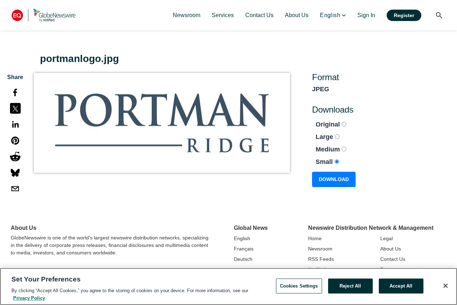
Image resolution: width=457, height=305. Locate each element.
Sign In (366, 15)
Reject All (350, 286)
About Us (390, 249)
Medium (329, 149)
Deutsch (243, 259)
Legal (386, 238)
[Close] (445, 286)
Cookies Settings (299, 286)
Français (243, 249)
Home (315, 238)
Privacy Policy (29, 297)
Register (404, 15)
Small (325, 161)
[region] (228, 286)
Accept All (401, 286)
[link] (186, 15)
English (242, 238)
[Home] (43, 15)
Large (325, 136)
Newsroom (320, 249)
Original (329, 124)
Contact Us (392, 259)
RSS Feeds (321, 259)
